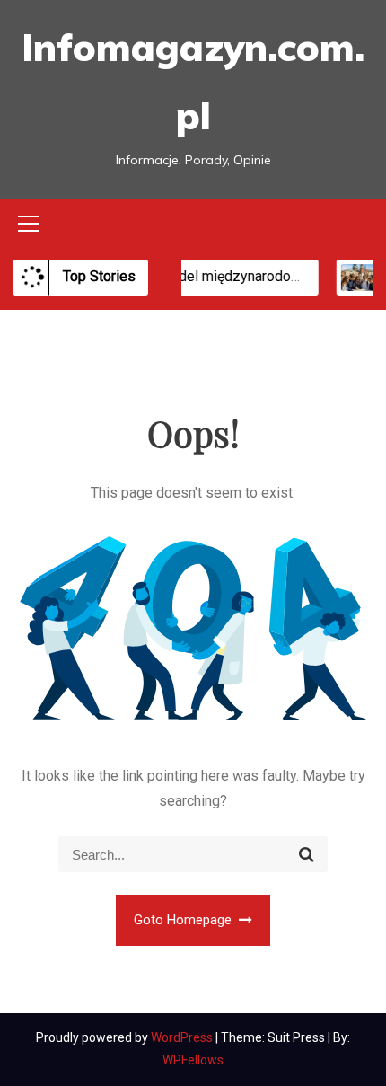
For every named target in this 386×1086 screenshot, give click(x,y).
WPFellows (193, 1060)
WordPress (183, 1037)
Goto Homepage (184, 920)
